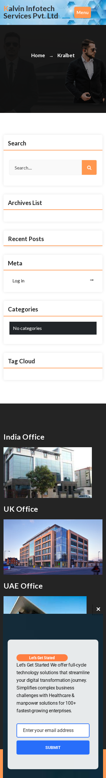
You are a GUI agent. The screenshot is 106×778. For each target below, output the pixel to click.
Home (38, 55)
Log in (18, 280)
